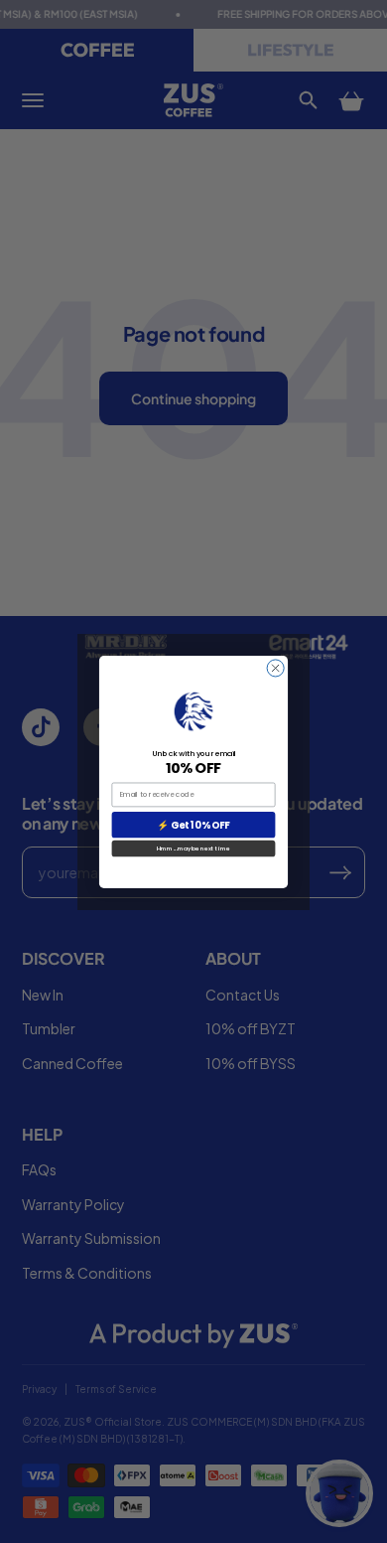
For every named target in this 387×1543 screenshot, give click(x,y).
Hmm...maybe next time (193, 847)
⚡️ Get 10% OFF (193, 825)
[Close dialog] (275, 667)
